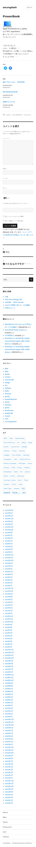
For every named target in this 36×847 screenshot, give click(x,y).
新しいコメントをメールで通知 (14, 216)
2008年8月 (9, 686)
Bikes (24, 442)
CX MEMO (9, 335)
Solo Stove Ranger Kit (13, 299)
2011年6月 (8, 633)
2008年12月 (9, 675)
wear (20, 484)
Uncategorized (10, 422)
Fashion (8, 388)
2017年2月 (9, 541)
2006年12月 (9, 719)
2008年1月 (9, 705)
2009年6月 (9, 666)
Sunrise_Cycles (10, 480)
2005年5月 (9, 767)
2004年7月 (9, 795)
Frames (22, 451)
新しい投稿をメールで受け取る (14, 221)
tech (6, 419)
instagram (8, 459)
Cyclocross (15, 447)
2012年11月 (9, 591)
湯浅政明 (7, 493)
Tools (26, 480)
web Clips (7, 488)
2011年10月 (9, 622)
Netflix (27, 468)
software (20, 476)
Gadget (7, 455)
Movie (7, 402)
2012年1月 (8, 613)
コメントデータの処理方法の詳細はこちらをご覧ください (18, 235)
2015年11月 (9, 558)
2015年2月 (9, 566)
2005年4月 (9, 770)
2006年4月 (9, 736)
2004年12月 (9, 781)
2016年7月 (9, 544)
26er (5, 438)
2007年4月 (9, 711)
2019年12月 (9, 519)
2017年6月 (9, 538)
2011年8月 (8, 627)
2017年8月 (9, 532)
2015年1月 (8, 569)
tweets (6, 484)
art (18, 442)
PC (21, 472)
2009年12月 (9, 652)
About (5, 812)
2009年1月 (9, 672)
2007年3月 (9, 714)
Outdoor (8, 405)
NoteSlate (8, 472)
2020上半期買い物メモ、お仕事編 (17, 305)
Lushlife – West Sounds (14, 302)
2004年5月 (9, 800)
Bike (6, 369)
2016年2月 (9, 549)
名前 (5, 168)
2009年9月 (9, 661)
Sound (7, 416)
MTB (13, 468)
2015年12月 (9, 555)
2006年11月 (9, 722)
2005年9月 (9, 756)
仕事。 (7, 297)
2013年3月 (8, 580)
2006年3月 (9, 739)
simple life (9, 413)
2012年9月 (9, 594)
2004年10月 (9, 786)
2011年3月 (8, 641)
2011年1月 (8, 647)
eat (6, 385)
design (7, 383)
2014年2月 (9, 572)
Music (19, 468)
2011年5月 (8, 636)
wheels (16, 488)
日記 (23, 488)
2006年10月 (9, 725)
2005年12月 (9, 747)
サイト (5, 188)
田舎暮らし (16, 493)
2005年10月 (9, 753)
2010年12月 (9, 650)
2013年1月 (8, 585)
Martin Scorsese (10, 463)
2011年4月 (8, 638)
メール (5, 178)
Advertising (19, 438)
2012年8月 (9, 597)
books (6, 447)
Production (27, 115)
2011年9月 (8, 625)
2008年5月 (9, 694)
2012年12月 (9, 588)
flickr (7, 391)
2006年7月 (9, 730)
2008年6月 (9, 691)
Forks (14, 451)
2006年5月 (9, 733)
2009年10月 (9, 658)
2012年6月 (9, 602)
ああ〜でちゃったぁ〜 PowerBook (13, 82)
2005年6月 (9, 764)
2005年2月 (9, 775)
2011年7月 (8, 630)
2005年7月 (9, 761)
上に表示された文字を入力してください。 (16, 203)
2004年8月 (9, 792)
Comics (7, 377)
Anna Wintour (9, 442)
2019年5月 (9, 521)
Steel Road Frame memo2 (15, 330)
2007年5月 (9, 708)
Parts (16, 472)
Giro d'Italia (16, 455)
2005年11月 (9, 750)
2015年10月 (9, 560)
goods (7, 396)
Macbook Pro (25, 459)
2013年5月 (9, 577)
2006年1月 (9, 744)
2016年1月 (8, 552)
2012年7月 (9, 599)
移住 (24, 493)
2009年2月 (9, 669)
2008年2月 (9, 703)
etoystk (8, 115)
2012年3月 (9, 608)
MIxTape (22, 463)
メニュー (29, 7)
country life (9, 380)
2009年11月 (9, 655)
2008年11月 (9, 677)
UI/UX (14, 484)
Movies (6, 468)
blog (6, 371)
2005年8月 (9, 758)
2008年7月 (9, 689)
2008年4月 (9, 697)
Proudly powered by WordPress (22, 843)
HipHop (26, 455)
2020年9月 (9, 516)
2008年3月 (9, 700)
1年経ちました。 (11, 308)
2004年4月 (9, 803)
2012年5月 (9, 605)
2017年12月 (9, 527)
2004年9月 (9, 789)
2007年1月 (9, 717)
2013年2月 (9, 583)
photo (7, 408)
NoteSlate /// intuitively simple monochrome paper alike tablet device (17, 341)
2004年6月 (9, 797)
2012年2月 (9, 611)
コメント (6, 138)
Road (6, 476)
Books (7, 374)
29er (11, 438)
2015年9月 (9, 563)
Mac (15, 459)
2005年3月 (9, 772)
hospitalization (11, 399)
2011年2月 (8, 644)
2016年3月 (9, 546)
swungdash (10, 7)
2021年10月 (9, 510)
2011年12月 (9, 616)
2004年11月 (9, 783)
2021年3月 (9, 513)
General (8, 394)
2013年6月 (9, 574)
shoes (12, 476)
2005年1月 (9, 778)
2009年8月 (9, 664)
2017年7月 (8, 535)
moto (30, 463)
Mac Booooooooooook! (10, 92)
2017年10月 (9, 530)
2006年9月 (9, 728)
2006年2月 (9, 742)
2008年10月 (9, 680)
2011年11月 (9, 619)
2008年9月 (9, 683)
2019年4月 (9, 524)
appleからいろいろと (9, 102)
